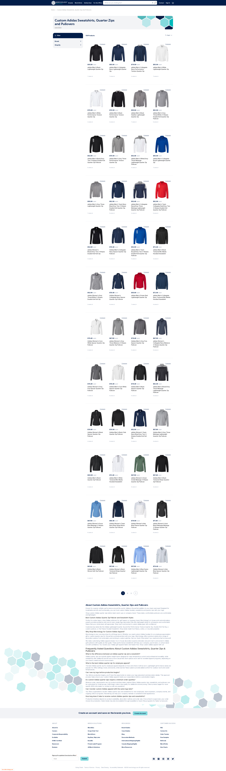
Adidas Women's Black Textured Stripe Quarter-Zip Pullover (117, 571)
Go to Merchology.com (7, 769)
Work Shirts (78, 3)
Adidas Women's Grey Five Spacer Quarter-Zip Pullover (95, 388)
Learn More (58, 27)
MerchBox (92, 727)
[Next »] (136, 596)
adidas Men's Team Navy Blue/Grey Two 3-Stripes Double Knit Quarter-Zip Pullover (117, 207)
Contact (161, 3)
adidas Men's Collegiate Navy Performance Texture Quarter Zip (139, 69)
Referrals (164, 740)
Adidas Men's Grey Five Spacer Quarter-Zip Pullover (139, 343)
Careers (55, 731)
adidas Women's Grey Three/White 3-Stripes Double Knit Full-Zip (94, 297)
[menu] (60, 735)
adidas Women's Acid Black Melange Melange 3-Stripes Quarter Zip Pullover (161, 526)
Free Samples (165, 737)
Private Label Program (96, 744)
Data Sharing (105, 767)
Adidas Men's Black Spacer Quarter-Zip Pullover (137, 388)
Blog (123, 734)
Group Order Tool (94, 731)
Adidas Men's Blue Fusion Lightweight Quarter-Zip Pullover (139, 571)
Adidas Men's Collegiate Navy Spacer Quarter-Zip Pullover (117, 252)
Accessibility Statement (116, 767)
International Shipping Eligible (131, 740)
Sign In (168, 3)
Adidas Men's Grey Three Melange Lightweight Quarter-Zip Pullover (161, 434)
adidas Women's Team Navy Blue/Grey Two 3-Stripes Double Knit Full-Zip (139, 435)
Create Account (140, 713)
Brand (57, 41)
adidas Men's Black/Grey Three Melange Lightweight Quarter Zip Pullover (161, 389)
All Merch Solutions (95, 747)
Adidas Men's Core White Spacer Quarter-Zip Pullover (117, 388)
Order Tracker (165, 734)
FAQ (162, 727)
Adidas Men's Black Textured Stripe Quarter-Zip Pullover (161, 480)
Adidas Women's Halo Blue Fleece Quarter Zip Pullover (139, 525)
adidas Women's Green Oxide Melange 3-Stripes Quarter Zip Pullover (139, 480)
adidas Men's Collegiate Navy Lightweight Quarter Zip (117, 69)
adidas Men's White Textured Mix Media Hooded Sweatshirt (116, 480)
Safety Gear (88, 3)
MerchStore (92, 734)
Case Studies (126, 731)
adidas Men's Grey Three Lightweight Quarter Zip (95, 205)
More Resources (127, 747)
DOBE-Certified (58, 740)
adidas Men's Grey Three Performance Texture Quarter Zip (117, 160)
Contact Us (164, 731)
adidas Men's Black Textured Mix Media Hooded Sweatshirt (159, 252)
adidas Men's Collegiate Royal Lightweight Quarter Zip (161, 160)
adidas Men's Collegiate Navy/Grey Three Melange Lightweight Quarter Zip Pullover (139, 207)
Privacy (98, 767)
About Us (56, 727)
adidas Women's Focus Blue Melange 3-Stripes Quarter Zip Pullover (95, 525)
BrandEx (91, 740)
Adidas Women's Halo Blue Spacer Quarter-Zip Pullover (161, 571)
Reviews (55, 747)
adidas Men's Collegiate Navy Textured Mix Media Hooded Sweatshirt (161, 297)
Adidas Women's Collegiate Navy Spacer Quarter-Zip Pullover (117, 297)
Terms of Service (89, 767)
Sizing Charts (79, 767)
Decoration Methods (128, 737)
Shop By (57, 45)
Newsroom (56, 744)
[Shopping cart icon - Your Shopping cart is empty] (173, 5)
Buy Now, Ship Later (95, 737)
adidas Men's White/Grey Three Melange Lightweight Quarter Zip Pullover (139, 161)
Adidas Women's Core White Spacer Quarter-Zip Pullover (96, 343)
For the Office (97, 3)
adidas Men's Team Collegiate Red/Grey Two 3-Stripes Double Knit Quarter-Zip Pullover (161, 207)
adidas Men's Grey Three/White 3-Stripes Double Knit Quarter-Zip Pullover (161, 116)
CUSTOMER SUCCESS (168, 723)
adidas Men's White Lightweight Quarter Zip (161, 68)
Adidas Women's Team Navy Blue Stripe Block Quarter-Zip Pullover (117, 525)
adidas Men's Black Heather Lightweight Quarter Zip (138, 115)
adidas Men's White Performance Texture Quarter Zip (94, 115)
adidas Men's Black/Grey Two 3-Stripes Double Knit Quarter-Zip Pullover (96, 160)
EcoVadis (56, 737)
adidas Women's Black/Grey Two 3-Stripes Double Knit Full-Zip (96, 252)
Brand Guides (126, 727)
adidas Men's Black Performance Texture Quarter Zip (116, 115)
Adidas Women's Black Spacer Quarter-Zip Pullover (95, 434)
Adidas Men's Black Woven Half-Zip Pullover (95, 570)
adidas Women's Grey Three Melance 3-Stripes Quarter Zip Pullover (117, 343)
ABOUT (54, 723)
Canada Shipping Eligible (130, 744)
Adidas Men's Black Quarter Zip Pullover (94, 479)
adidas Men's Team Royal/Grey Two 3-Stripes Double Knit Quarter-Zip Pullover (139, 252)
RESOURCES (126, 723)
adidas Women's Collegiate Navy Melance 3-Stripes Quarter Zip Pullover (161, 344)
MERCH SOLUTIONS (95, 723)
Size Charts (165, 747)
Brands (70, 3)
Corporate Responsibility (61, 734)
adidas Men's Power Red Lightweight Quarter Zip (139, 296)
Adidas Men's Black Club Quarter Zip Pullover (117, 433)
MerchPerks (165, 744)
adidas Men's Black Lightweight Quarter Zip (95, 68)
